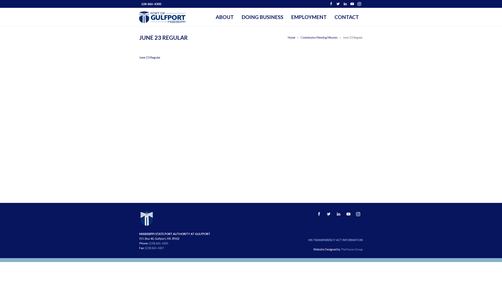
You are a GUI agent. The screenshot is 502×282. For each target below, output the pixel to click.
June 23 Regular (149, 57)
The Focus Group (352, 249)
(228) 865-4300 (158, 243)
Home (291, 37)
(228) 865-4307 (154, 248)
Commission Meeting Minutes (319, 37)
